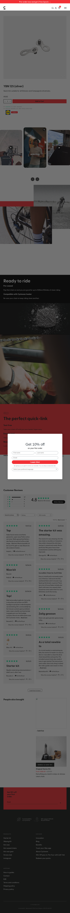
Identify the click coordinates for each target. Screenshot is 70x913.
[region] (35, 1)
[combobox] (34, 469)
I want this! (35, 462)
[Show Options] (56, 469)
